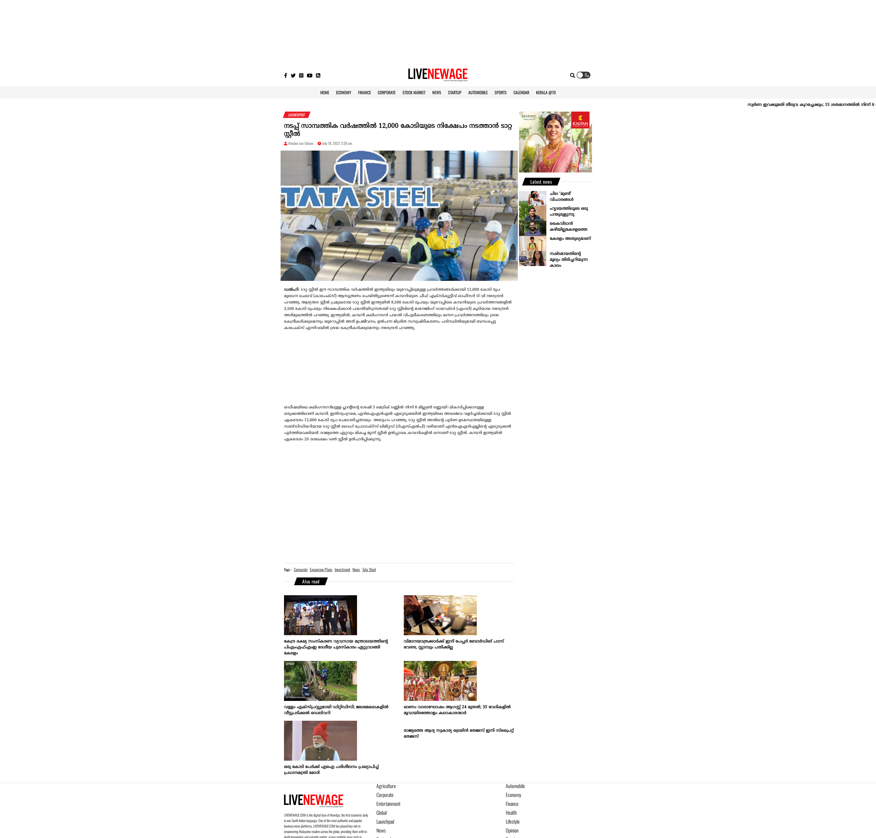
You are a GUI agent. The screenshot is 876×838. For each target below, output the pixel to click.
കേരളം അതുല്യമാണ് (570, 238)
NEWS (436, 92)
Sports (510, 832)
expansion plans (321, 569)
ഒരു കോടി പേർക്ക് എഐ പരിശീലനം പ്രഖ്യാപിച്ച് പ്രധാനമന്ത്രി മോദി (331, 769)
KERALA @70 (546, 92)
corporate (301, 569)
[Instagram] (301, 75)
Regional (382, 832)
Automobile (513, 785)
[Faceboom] (285, 75)
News (380, 824)
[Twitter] (293, 75)
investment (342, 569)
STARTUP (454, 92)
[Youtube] (310, 75)
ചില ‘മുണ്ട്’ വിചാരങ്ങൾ (562, 196)
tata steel (369, 569)
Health (510, 809)
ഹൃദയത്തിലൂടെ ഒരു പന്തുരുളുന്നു (569, 211)
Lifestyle (512, 817)
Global (380, 809)
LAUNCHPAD (297, 114)
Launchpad (383, 817)
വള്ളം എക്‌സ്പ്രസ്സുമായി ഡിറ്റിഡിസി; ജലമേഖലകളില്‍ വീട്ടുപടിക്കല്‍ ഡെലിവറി (336, 710)
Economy (512, 793)
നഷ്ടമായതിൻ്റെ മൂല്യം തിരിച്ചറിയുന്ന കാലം (569, 259)
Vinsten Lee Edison (300, 143)
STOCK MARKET (413, 92)
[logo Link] (438, 79)
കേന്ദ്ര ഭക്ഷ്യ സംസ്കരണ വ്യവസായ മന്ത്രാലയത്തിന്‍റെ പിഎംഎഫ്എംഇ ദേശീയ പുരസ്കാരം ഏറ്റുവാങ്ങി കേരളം (336, 647)
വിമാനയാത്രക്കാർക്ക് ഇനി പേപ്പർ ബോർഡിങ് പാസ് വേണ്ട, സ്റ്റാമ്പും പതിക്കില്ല (454, 644)
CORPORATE (387, 92)
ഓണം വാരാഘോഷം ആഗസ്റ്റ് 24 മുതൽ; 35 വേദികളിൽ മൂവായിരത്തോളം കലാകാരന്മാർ (457, 710)
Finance (511, 801)
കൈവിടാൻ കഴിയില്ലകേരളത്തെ (568, 226)
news (356, 569)
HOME (324, 92)
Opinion (511, 824)
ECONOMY (343, 92)
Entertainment (386, 801)
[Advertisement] (438, 32)
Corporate (383, 793)
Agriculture (384, 785)
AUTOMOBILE (478, 92)
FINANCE (364, 92)
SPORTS (501, 92)
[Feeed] (318, 75)
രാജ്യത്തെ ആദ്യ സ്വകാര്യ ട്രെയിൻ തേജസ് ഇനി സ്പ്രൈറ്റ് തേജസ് (459, 733)
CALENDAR (521, 92)
